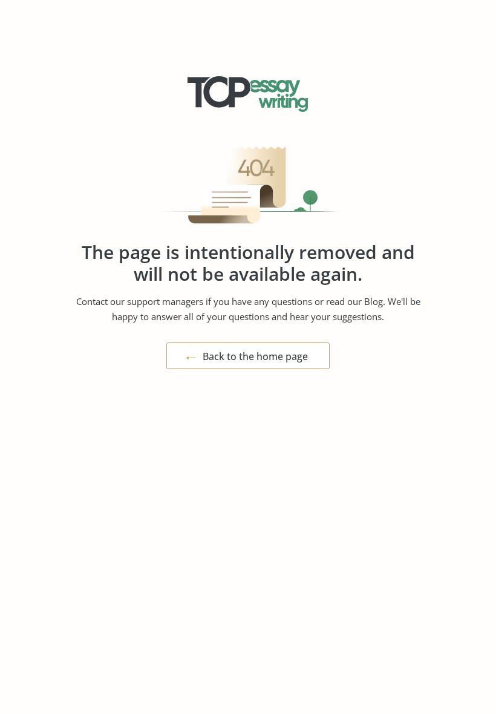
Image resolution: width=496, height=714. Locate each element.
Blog (373, 301)
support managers (165, 301)
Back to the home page (255, 356)
